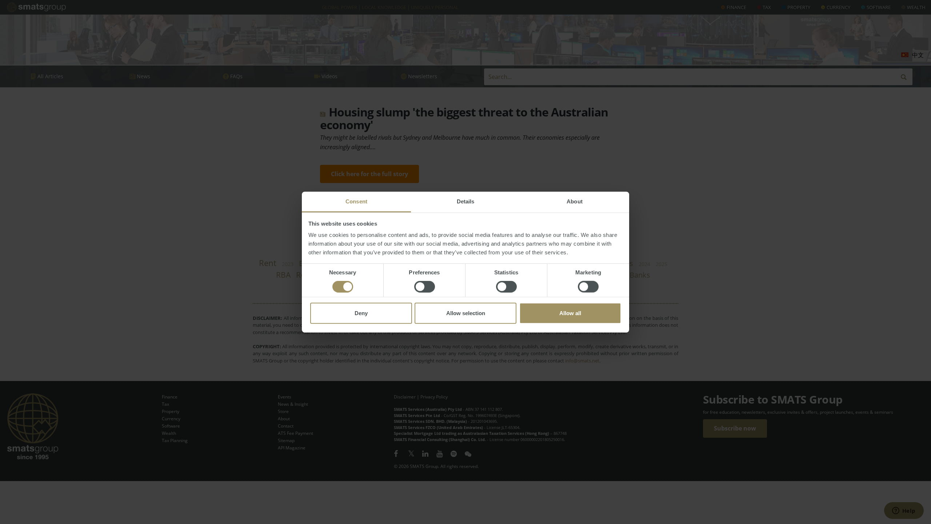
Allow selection (465, 313)
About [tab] (575, 201)
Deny (361, 313)
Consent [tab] (356, 201)
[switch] (424, 287)
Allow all (570, 313)
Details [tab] (466, 201)
